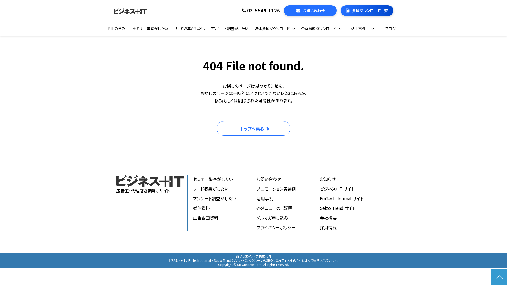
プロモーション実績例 (276, 189)
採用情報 (328, 227)
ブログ (390, 28)
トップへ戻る (252, 128)
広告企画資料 (205, 218)
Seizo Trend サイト (337, 208)
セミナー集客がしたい (150, 28)
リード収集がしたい (189, 28)
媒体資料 (201, 208)
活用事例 (358, 28)
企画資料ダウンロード (318, 28)
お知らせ (328, 179)
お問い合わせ (314, 10)
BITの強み (116, 28)
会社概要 (328, 218)
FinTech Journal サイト (341, 198)
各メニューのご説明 (274, 208)
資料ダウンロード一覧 (370, 10)
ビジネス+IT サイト (337, 189)
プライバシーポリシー (275, 227)
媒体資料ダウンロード (272, 28)
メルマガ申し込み (272, 218)
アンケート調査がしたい (229, 28)
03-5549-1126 (263, 10)
